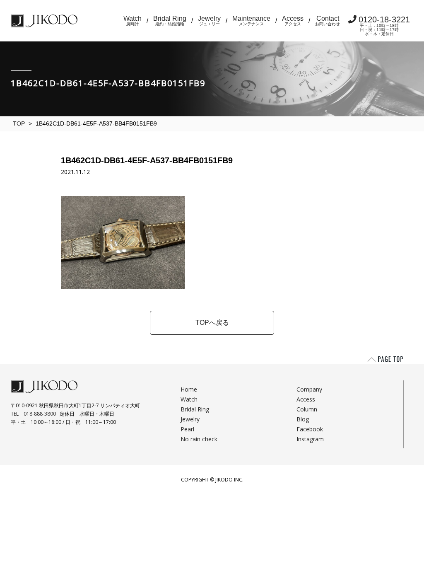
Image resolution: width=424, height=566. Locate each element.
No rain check (199, 439)
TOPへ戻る (212, 322)
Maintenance (251, 20)
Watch (132, 20)
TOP (19, 123)
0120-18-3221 (384, 25)
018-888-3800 (40, 413)
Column (306, 409)
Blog (302, 419)
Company (309, 389)
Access (293, 20)
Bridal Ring (169, 20)
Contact (327, 20)
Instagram (310, 439)
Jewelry (209, 20)
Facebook (309, 429)
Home (189, 389)
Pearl (187, 429)
